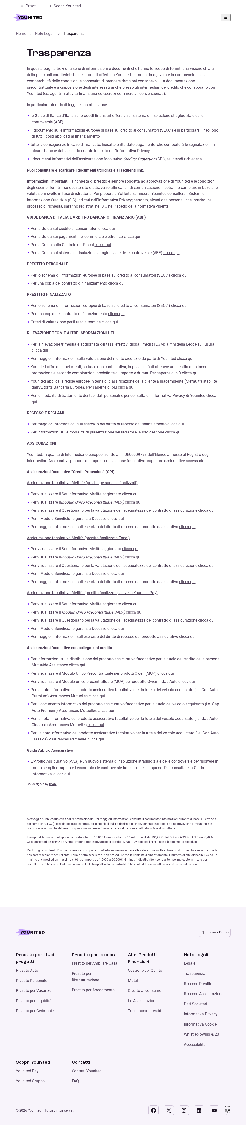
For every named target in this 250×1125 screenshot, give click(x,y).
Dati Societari (195, 1004)
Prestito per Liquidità (34, 1001)
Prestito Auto (27, 970)
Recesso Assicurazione (203, 993)
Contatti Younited (87, 1071)
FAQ (75, 1081)
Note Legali (44, 33)
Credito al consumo (144, 990)
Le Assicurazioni (142, 1001)
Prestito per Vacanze (33, 990)
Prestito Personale (31, 980)
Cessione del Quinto (145, 970)
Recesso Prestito (198, 983)
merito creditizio (186, 842)
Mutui (133, 980)
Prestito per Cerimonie (35, 1011)
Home (21, 33)
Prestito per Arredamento (93, 990)
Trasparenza (194, 973)
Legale (189, 963)
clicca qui (106, 228)
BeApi (53, 784)
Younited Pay (27, 1071)
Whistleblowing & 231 (202, 1034)
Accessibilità (195, 1044)
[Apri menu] (226, 17)
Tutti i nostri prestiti (144, 1011)
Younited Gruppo (30, 1081)
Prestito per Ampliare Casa (94, 963)
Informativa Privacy (115, 200)
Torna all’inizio (218, 932)
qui (112, 824)
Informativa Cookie (200, 1024)
